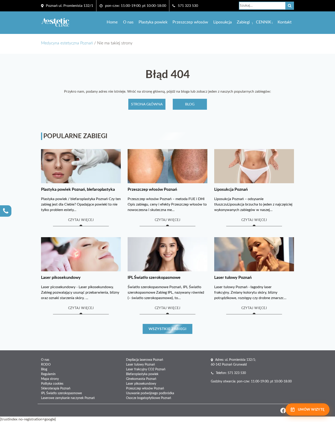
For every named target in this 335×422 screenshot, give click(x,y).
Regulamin (48, 374)
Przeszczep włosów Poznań (145, 388)
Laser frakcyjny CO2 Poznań (145, 369)
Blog (190, 104)
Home (112, 22)
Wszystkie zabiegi (168, 329)
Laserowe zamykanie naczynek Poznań (68, 398)
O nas (128, 22)
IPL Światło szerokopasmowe (61, 393)
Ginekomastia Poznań (141, 379)
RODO (46, 364)
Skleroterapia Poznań (55, 388)
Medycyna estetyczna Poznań (67, 43)
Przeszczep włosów (190, 22)
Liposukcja (222, 22)
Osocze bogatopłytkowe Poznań (148, 398)
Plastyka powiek (153, 22)
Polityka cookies (52, 383)
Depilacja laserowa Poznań (144, 359)
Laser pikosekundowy (141, 383)
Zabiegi (243, 22)
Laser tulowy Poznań (140, 364)
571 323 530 (188, 6)
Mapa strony (50, 379)
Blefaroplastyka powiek (142, 374)
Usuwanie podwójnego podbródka (150, 393)
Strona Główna (147, 104)
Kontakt (284, 22)
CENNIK (263, 22)
